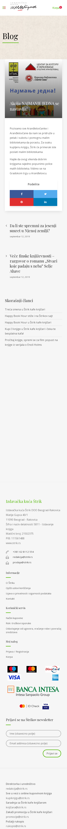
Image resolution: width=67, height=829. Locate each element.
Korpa (9, 656)
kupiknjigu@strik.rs (18, 798)
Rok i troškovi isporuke (18, 623)
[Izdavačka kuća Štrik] (24, 8)
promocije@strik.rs (17, 817)
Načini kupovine (14, 618)
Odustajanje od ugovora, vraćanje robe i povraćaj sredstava (33, 630)
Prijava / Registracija (17, 651)
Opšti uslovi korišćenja (18, 588)
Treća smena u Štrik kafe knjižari (25, 309)
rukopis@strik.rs (16, 826)
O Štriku (10, 582)
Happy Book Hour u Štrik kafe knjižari (28, 322)
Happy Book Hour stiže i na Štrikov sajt (29, 316)
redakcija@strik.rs (16, 788)
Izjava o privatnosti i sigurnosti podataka (28, 593)
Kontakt (10, 598)
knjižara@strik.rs (16, 807)
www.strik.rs (13, 543)
